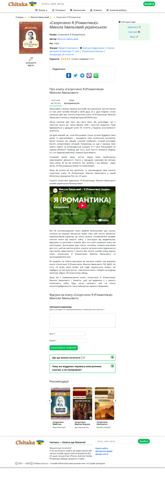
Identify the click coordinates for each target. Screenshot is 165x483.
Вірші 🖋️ (134, 36)
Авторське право (103, 451)
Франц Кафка (102, 427)
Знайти (149, 3)
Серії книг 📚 (134, 32)
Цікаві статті (101, 454)
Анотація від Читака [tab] (56, 101)
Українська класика (92, 51)
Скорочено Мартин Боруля (60, 423)
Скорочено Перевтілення (103, 423)
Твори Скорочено (67, 47)
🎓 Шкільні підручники (92, 47)
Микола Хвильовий (67, 39)
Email (53, 340)
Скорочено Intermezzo (80, 423)
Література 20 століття (62, 54)
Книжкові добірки (118, 10)
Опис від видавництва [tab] (71, 102)
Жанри (42, 10)
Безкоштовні (79, 10)
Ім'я (52, 333)
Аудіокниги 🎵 (134, 27)
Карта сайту (101, 448)
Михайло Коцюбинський (82, 427)
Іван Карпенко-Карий (60, 427)
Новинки (97, 10)
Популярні (60, 10)
